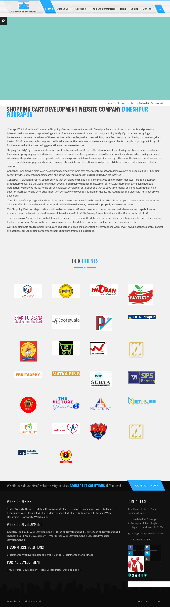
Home (109, 103)
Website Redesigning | (80, 512)
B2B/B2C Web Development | (102, 531)
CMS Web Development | (39, 531)
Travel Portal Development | (24, 569)
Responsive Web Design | (22, 512)
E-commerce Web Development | (26, 554)
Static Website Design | (21, 508)
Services (121, 103)
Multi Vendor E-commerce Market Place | (71, 554)
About (148, 601)
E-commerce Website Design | (99, 508)
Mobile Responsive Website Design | (58, 508)
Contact (158, 601)
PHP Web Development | (69, 531)
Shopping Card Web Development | (28, 535)
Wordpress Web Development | (68, 535)
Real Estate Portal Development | (61, 569)
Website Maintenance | (52, 512)
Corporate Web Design (35, 516)
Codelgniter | (15, 531)
